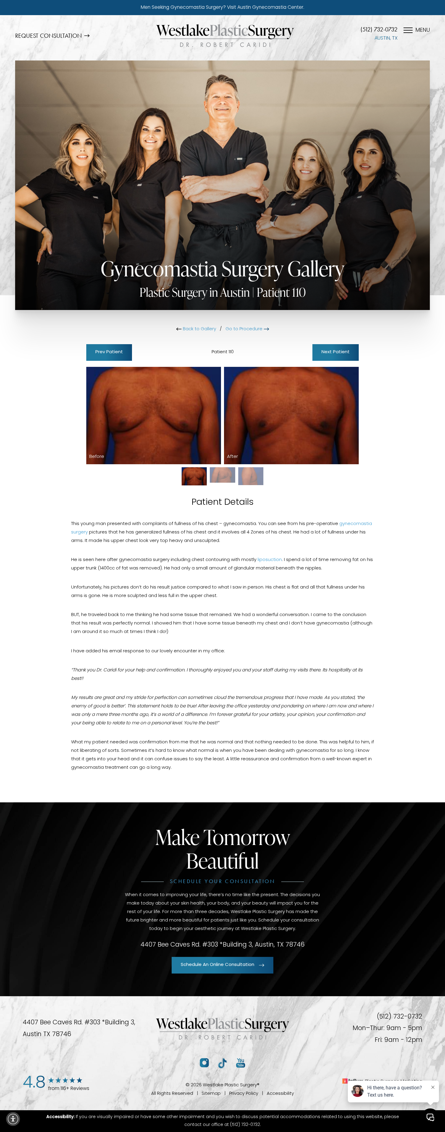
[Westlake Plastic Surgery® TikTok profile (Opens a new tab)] (222, 1063)
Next (335, 352)
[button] (13, 1119)
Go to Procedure (245, 329)
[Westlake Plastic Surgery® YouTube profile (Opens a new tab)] (240, 1063)
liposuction (270, 560)
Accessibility (280, 1093)
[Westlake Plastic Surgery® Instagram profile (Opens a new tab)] (204, 1063)
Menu (422, 30)
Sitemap (211, 1093)
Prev (109, 352)
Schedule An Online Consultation (217, 965)
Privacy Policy (243, 1093)
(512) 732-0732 (379, 29)
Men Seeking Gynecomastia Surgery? (222, 7)
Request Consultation (48, 36)
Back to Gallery (199, 329)
